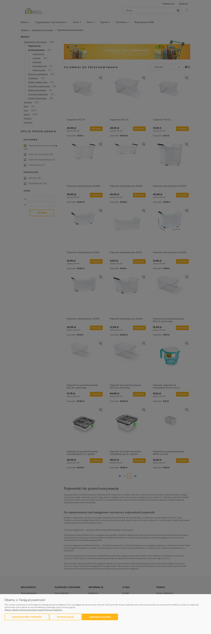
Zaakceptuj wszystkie (100, 617)
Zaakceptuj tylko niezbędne (27, 617)
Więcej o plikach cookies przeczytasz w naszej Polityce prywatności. (33, 610)
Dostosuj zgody (65, 617)
